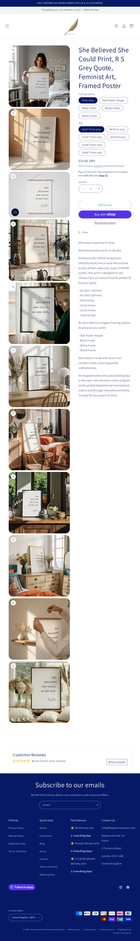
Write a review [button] (116, 762)
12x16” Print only (92, 144)
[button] (7, 26)
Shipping (98, 166)
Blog (42, 843)
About (43, 851)
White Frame (89, 115)
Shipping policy (124, 929)
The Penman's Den (38, 929)
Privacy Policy (16, 827)
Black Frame (89, 108)
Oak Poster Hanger (113, 100)
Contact (44, 859)
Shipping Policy (17, 843)
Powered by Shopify (56, 929)
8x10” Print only (91, 129)
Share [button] (85, 232)
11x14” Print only (92, 137)
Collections (46, 835)
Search (43, 827)
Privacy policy (90, 929)
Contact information (122, 933)
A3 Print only (118, 137)
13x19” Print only (92, 152)
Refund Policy (16, 835)
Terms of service (107, 929)
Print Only (88, 100)
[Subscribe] (97, 805)
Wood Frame (112, 108)
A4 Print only (117, 129)
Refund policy (47, 874)
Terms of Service (17, 851)
